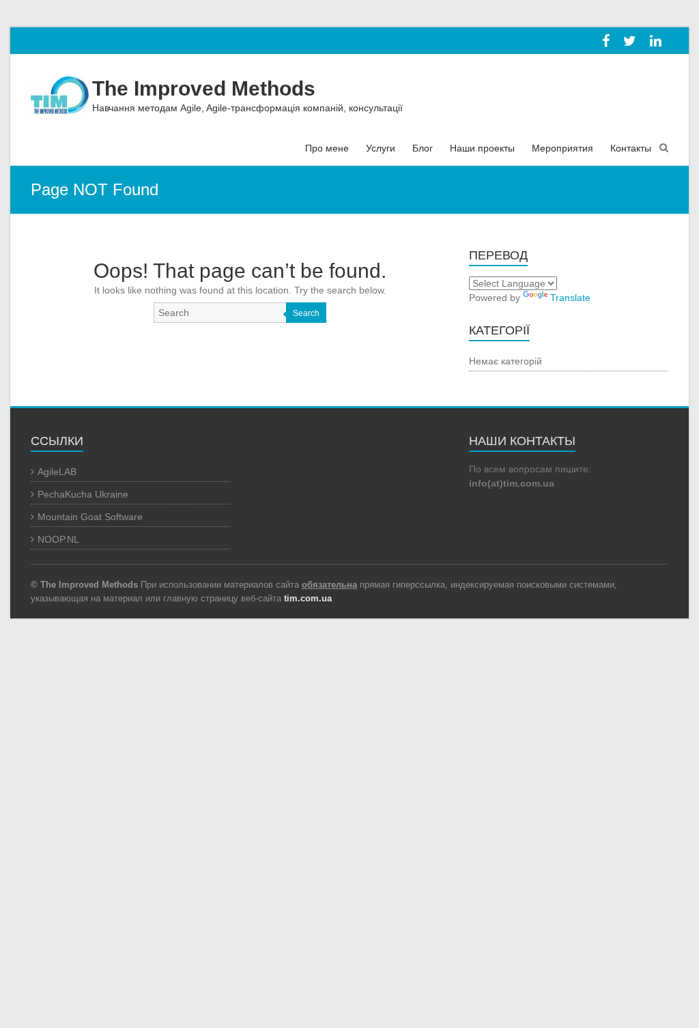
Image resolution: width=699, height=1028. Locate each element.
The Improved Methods (203, 88)
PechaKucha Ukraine (83, 494)
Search (306, 313)
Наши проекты (482, 148)
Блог (422, 148)
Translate (570, 297)
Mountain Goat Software (90, 516)
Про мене (327, 148)
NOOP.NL (58, 539)
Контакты (630, 148)
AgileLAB (57, 471)
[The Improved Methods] (60, 90)
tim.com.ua (308, 598)
